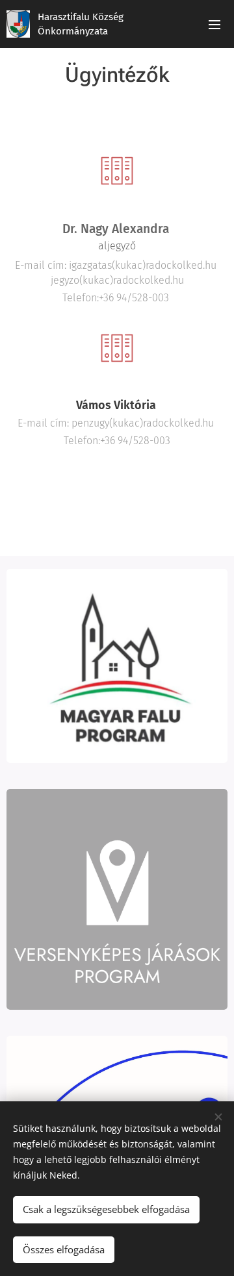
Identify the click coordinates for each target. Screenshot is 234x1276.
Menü (215, 24)
